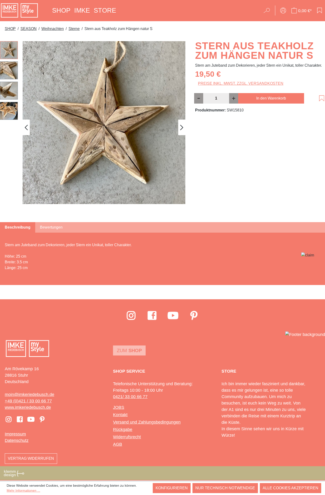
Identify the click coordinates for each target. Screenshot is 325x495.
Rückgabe (122, 429)
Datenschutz (17, 440)
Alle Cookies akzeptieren (290, 488)
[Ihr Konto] (283, 10)
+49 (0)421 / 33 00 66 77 (28, 401)
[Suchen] (268, 10)
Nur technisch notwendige (225, 488)
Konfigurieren (172, 488)
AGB (117, 444)
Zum (129, 350)
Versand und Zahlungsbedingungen (147, 422)
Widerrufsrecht (127, 437)
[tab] (17, 227)
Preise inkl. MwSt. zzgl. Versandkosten (240, 83)
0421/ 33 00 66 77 (130, 396)
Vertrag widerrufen (31, 458)
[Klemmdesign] (14, 473)
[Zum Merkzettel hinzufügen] (321, 98)
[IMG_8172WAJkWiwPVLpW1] (104, 122)
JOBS (118, 407)
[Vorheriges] (26, 127)
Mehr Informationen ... (23, 490)
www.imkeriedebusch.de (28, 407)
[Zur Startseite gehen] (19, 10)
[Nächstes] (181, 127)
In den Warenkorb (271, 98)
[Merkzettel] (319, 10)
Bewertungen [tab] (51, 227)
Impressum (15, 434)
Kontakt (120, 414)
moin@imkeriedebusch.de (29, 394)
